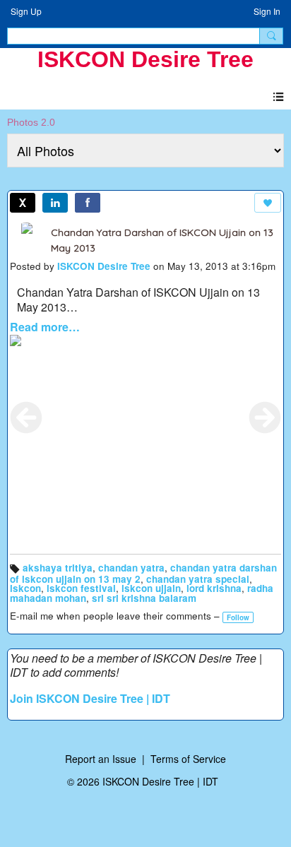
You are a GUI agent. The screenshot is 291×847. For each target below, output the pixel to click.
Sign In (267, 11)
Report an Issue (100, 759)
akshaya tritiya (58, 567)
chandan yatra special (197, 579)
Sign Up (26, 11)
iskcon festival (81, 588)
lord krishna (214, 588)
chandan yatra (131, 567)
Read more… (45, 327)
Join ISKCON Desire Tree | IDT (90, 698)
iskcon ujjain (151, 588)
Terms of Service (188, 759)
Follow (238, 617)
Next (265, 417)
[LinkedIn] (55, 203)
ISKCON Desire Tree (145, 59)
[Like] (267, 203)
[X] (22, 203)
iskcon (25, 588)
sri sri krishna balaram (144, 598)
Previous (26, 417)
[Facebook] (87, 203)
